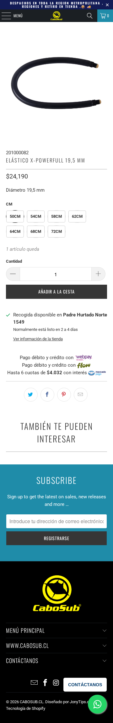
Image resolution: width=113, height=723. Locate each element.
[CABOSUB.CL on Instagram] (56, 683)
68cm (35, 231)
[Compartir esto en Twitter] (31, 395)
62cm (77, 216)
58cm (56, 216)
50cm (15, 216)
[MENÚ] (3, 15)
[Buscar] (90, 15)
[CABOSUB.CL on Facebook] (45, 683)
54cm (35, 216)
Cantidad (14, 261)
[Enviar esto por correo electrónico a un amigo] (81, 395)
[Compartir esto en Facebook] (47, 395)
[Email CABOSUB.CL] (34, 683)
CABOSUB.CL (31, 701)
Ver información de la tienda (38, 339)
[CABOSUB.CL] (56, 15)
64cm (15, 231)
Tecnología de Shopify (25, 708)
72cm (56, 231)
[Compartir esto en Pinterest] (64, 395)
